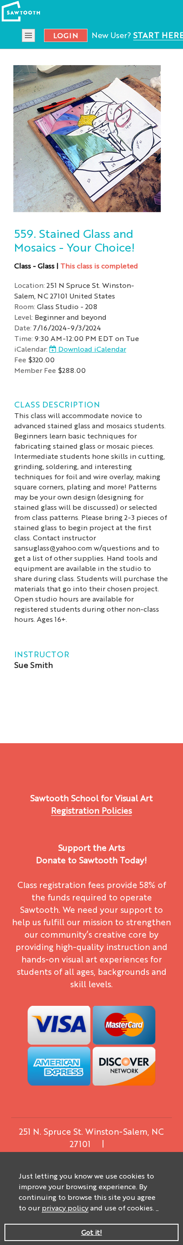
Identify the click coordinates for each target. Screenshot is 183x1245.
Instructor (41, 653)
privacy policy (65, 1207)
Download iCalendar (91, 348)
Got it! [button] (91, 1232)
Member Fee (35, 370)
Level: (23, 317)
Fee (20, 359)
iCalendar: (31, 348)
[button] (157, 1208)
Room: (24, 306)
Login (65, 35)
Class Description (57, 404)
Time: (23, 338)
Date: (23, 327)
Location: (29, 285)
